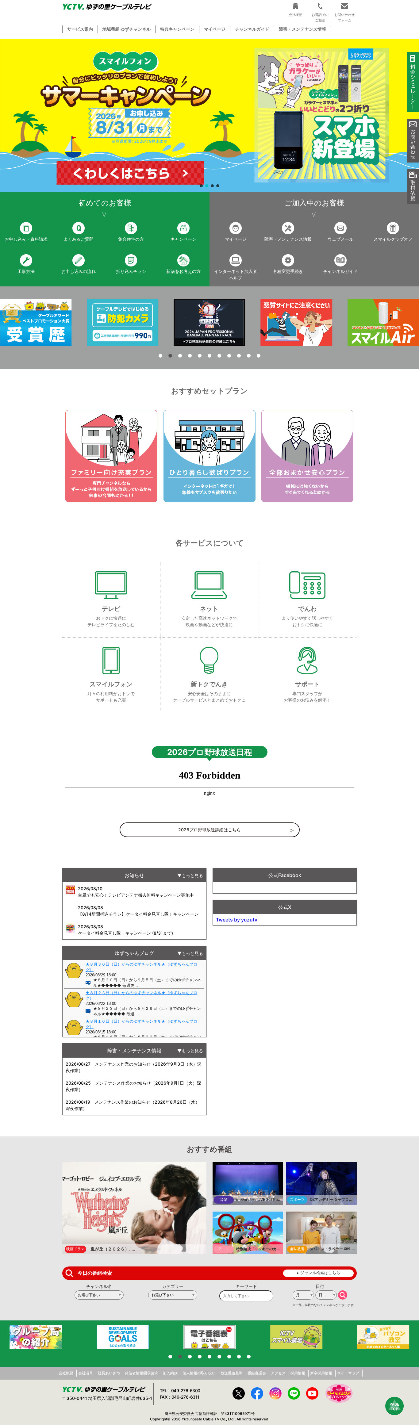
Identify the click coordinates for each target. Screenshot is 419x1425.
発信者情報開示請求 (141, 1373)
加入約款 (170, 1373)
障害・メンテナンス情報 (302, 29)
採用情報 (297, 1373)
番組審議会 (257, 1373)
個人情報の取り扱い (199, 1373)
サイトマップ (348, 1373)
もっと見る (192, 875)
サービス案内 (80, 29)
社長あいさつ (109, 1373)
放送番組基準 (232, 1373)
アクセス (278, 1373)
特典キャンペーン (177, 29)
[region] (209, 115)
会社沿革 (85, 1373)
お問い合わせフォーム (344, 17)
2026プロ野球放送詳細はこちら (209, 829)
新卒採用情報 (321, 1373)
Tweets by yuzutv (236, 920)
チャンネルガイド (252, 29)
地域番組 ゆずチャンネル (126, 29)
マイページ (214, 29)
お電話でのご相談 (320, 17)
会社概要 (66, 1373)
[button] (209, 115)
